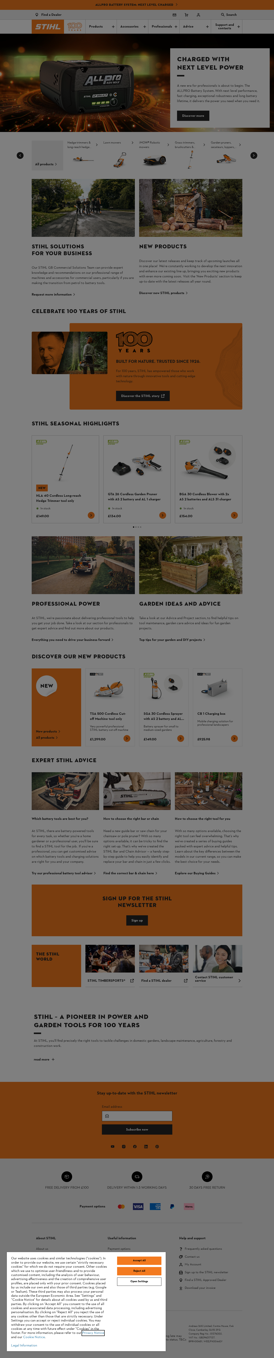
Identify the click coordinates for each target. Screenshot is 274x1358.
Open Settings (139, 1281)
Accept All (139, 1261)
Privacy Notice (93, 1333)
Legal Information (24, 1345)
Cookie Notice (34, 1337)
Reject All (139, 1271)
